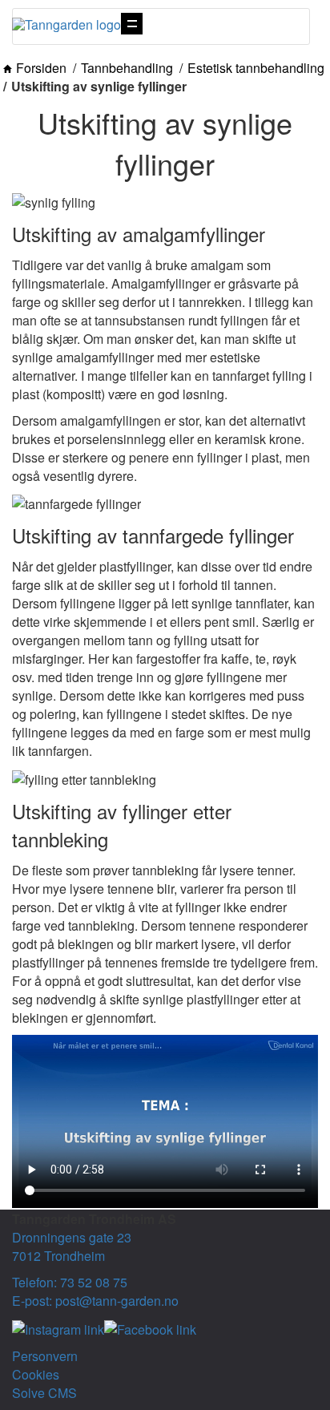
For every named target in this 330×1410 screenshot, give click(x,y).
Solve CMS (44, 1393)
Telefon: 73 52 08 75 (69, 1282)
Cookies (35, 1374)
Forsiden (41, 68)
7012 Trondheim (58, 1255)
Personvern (45, 1356)
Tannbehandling (127, 68)
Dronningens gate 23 (71, 1237)
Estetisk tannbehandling (255, 68)
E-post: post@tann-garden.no (95, 1300)
